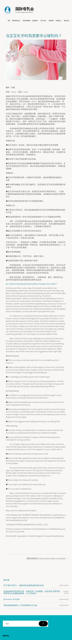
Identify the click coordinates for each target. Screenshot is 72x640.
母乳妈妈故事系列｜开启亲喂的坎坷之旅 (20, 605)
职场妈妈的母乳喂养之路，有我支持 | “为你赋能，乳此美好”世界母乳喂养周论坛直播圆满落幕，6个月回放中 (32, 592)
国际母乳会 (24, 8)
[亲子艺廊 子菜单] (46, 20)
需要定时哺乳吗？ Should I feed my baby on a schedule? (46, 558)
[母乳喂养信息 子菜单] (20, 20)
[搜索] (43, 623)
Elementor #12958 (11, 599)
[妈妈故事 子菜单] (38, 20)
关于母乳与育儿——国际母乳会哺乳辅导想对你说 (24, 585)
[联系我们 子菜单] (61, 20)
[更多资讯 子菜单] (69, 20)
